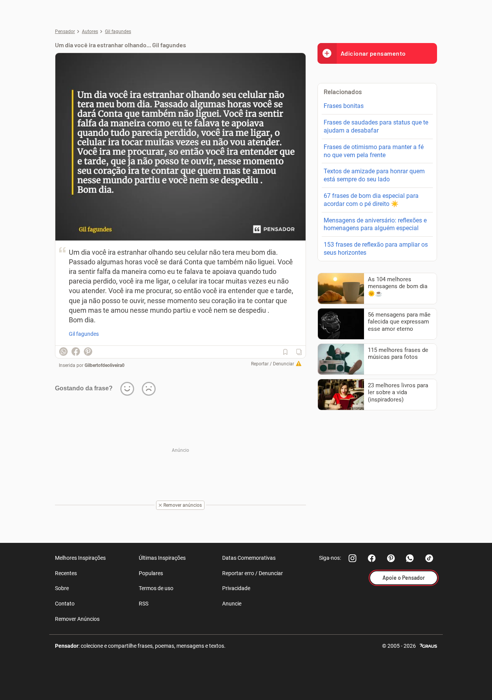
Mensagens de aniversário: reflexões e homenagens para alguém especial (375, 224)
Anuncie (231, 603)
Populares (151, 573)
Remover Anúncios (77, 619)
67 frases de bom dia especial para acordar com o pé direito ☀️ (371, 199)
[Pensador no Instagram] (352, 558)
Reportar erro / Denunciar (252, 573)
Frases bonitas (344, 105)
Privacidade (236, 588)
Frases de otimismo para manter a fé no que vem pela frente (374, 151)
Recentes (66, 573)
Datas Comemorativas (249, 558)
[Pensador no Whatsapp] (410, 558)
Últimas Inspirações (162, 558)
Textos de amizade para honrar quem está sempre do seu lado (374, 175)
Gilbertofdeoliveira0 (105, 365)
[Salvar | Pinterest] (88, 351)
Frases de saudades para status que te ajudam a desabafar (376, 126)
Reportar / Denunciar (272, 364)
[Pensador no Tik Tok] (429, 558)
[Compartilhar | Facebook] (75, 351)
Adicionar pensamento (373, 53)
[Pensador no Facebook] (371, 558)
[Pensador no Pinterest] (391, 558)
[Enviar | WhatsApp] (63, 351)
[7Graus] (428, 645)
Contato (65, 603)
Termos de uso (156, 588)
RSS (143, 603)
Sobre (62, 588)
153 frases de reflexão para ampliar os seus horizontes (376, 248)
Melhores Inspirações (80, 558)
